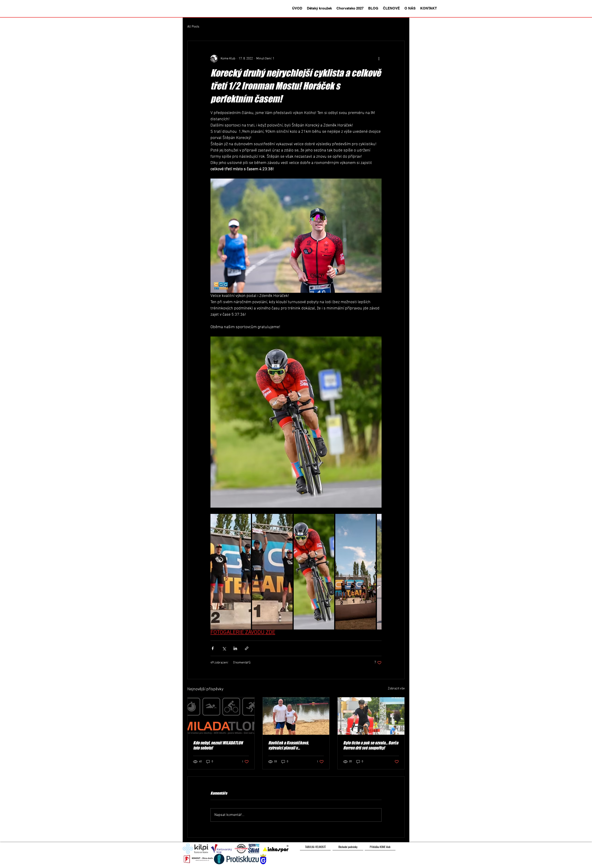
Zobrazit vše (396, 689)
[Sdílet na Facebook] (212, 648)
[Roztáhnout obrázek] (230, 571)
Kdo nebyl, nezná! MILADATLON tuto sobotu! (218, 745)
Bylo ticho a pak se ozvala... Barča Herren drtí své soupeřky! (370, 745)
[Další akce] (379, 58)
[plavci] (296, 716)
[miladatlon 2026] (221, 716)
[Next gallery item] (376, 571)
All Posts (193, 27)
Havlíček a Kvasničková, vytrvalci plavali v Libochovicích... (288, 745)
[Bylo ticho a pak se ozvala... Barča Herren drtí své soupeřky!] (371, 716)
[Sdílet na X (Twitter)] (224, 648)
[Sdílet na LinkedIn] (235, 648)
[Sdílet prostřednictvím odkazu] (246, 648)
